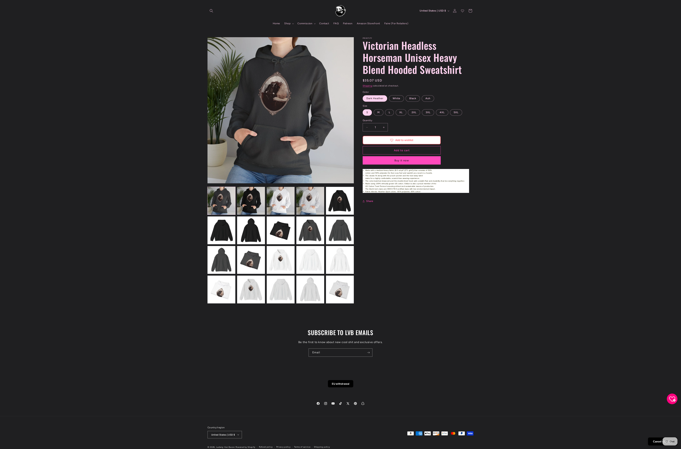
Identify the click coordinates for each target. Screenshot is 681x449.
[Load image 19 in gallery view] (310, 289)
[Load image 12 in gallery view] (251, 260)
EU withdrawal (340, 383)
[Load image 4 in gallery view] (310, 201)
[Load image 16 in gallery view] (221, 289)
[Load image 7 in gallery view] (251, 230)
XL (401, 112)
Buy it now (401, 160)
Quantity (367, 120)
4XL (442, 112)
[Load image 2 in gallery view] (251, 201)
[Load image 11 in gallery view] (221, 260)
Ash (427, 98)
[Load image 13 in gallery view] (281, 260)
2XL (414, 112)
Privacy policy (283, 447)
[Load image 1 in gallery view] (221, 201)
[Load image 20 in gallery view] (340, 289)
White (396, 98)
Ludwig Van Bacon (225, 447)
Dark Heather (374, 98)
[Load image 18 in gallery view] (281, 289)
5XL (456, 112)
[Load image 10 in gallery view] (340, 230)
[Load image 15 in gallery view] (340, 260)
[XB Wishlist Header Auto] (462, 11)
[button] (211, 11)
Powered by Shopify (246, 447)
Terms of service (302, 447)
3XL (428, 112)
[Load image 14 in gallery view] (310, 260)
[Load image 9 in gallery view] (310, 230)
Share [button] (369, 201)
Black (412, 98)
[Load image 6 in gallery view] (221, 230)
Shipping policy (322, 447)
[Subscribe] (368, 352)
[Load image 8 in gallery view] (281, 230)
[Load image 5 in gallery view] (340, 201)
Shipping (367, 85)
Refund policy (266, 447)
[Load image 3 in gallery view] (281, 201)
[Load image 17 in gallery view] (251, 289)
